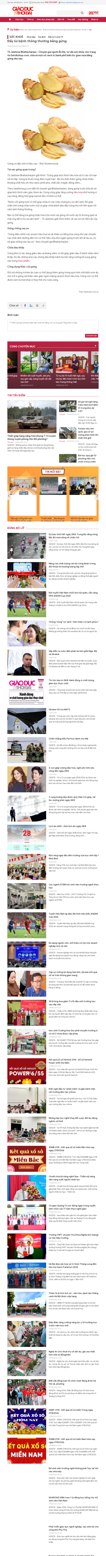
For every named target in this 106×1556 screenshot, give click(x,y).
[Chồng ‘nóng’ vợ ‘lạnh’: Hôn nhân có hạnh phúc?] (26, 633)
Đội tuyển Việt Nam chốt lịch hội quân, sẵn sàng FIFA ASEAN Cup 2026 (73, 594)
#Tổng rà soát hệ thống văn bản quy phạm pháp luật (39, 30)
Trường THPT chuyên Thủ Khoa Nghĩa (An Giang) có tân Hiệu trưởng (73, 1236)
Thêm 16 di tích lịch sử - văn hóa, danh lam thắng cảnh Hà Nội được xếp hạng (73, 1295)
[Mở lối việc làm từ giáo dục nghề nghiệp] (83, 496)
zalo (31, 305)
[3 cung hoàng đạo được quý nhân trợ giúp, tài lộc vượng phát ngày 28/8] (26, 809)
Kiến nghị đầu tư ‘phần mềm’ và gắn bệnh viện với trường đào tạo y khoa (72, 1090)
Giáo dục (19, 19)
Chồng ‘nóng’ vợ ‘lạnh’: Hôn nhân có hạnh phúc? (73, 622)
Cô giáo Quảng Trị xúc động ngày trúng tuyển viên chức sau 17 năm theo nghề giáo (72, 1207)
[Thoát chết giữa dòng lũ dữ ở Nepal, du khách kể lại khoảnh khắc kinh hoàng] (52, 496)
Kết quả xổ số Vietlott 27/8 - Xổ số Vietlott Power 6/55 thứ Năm (70, 1061)
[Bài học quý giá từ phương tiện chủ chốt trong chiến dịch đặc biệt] (68, 460)
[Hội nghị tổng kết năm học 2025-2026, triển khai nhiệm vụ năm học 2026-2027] (22, 496)
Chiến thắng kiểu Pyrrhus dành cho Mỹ (68, 738)
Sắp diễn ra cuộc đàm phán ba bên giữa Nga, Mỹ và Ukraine (73, 653)
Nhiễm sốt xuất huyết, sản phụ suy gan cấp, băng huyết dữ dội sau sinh (36, 379)
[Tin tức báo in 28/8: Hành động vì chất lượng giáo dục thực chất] (26, 692)
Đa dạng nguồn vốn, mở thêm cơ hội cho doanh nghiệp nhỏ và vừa (73, 944)
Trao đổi (71, 19)
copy (43, 305)
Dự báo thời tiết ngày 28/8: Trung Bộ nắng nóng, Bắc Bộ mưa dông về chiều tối (73, 536)
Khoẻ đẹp (31, 37)
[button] (87, 345)
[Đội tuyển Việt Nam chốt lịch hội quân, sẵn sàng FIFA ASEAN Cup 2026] (26, 604)
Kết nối (61, 19)
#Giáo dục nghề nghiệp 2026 (70, 30)
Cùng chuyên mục (22, 346)
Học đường (83, 19)
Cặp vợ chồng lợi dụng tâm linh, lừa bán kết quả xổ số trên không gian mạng (73, 974)
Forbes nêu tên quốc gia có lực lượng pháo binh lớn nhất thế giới (88, 433)
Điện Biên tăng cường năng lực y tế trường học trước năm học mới (73, 1324)
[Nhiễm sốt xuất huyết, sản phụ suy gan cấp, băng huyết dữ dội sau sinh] (37, 362)
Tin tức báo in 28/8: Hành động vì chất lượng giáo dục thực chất (71, 682)
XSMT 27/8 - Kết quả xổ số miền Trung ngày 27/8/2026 (71, 1411)
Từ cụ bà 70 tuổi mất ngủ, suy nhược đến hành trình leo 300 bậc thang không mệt (70, 379)
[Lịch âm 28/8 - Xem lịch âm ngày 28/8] (26, 838)
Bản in (37, 305)
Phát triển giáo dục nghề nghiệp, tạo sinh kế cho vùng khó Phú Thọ (74, 1528)
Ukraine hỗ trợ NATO (59, 709)
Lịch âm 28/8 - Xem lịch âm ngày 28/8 (67, 826)
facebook (25, 305)
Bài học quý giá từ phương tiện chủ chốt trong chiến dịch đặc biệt (87, 460)
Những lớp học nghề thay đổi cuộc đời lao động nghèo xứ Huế (73, 1120)
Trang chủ (10, 19)
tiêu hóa (78, 192)
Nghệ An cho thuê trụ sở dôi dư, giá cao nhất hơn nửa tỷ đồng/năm (72, 1353)
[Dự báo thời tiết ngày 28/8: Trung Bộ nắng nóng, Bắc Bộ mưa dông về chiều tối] (26, 546)
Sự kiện (14, 29)
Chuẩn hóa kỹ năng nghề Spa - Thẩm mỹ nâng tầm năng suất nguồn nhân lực (72, 1178)
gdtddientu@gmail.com (74, 2)
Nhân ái (94, 19)
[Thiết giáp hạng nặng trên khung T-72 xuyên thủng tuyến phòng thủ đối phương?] (31, 416)
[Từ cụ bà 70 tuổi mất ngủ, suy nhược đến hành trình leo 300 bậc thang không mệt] (72, 362)
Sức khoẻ (16, 37)
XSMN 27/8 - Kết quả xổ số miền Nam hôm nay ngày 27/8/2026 (72, 1441)
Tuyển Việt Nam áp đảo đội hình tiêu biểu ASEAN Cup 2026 (73, 915)
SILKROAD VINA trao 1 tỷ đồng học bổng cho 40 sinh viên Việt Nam (73, 1499)
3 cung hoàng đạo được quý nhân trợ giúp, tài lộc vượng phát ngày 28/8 (72, 799)
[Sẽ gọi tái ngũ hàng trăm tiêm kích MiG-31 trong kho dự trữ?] (68, 406)
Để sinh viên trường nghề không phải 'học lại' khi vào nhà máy (73, 1470)
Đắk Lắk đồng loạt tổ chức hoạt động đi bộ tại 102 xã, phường (72, 1382)
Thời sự (30, 19)
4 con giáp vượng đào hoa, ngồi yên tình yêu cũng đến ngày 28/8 (71, 769)
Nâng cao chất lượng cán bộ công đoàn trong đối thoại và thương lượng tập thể (72, 565)
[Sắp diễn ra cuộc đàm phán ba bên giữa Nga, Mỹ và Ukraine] (26, 663)
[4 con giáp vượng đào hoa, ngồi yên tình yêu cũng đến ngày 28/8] (26, 779)
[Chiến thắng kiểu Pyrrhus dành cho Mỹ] (26, 750)
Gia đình (42, 37)
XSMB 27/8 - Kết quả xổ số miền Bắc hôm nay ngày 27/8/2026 (71, 1149)
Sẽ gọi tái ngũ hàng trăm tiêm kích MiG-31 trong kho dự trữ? (88, 407)
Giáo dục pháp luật (45, 19)
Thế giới (10, 442)
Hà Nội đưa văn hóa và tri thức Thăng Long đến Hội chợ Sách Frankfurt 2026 (72, 1266)
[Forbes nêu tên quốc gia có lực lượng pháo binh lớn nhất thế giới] (68, 433)
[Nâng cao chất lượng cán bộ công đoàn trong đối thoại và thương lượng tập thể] (26, 575)
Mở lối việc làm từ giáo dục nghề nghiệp (82, 520)
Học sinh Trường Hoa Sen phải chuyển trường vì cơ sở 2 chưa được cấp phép (73, 1032)
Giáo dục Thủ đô (94, 13)
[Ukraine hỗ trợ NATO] (26, 721)
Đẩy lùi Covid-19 (55, 37)
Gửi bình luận (91, 336)
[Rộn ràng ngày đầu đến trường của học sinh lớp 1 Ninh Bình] (26, 867)
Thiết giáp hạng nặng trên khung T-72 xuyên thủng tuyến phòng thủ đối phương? (31, 438)
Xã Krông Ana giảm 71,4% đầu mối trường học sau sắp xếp (72, 1003)
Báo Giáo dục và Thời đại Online (23, 11)
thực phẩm (24, 260)
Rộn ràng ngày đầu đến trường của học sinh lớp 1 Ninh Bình (74, 857)
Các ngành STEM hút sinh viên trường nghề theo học (74, 886)
